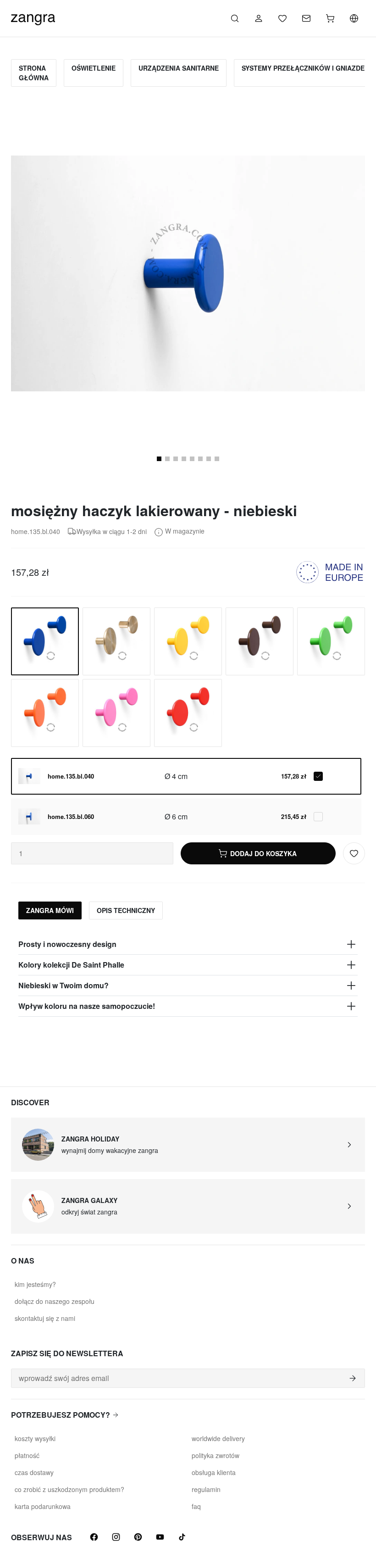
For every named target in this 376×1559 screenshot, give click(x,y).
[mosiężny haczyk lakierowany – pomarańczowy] (45, 713)
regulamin (206, 1489)
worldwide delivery (218, 1438)
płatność (27, 1455)
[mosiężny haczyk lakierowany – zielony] (331, 641)
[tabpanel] (188, 975)
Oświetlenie (94, 67)
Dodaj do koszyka (263, 853)
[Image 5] (184, 459)
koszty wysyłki (35, 1438)
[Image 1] (159, 459)
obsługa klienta (214, 1472)
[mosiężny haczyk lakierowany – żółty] (188, 641)
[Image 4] (175, 459)
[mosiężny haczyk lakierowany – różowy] (116, 713)
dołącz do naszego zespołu (54, 1301)
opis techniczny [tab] (126, 910)
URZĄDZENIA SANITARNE (178, 67)
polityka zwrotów (215, 1455)
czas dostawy (34, 1472)
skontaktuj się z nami (45, 1318)
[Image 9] (217, 459)
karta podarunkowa (43, 1506)
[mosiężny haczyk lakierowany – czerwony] (188, 713)
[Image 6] (192, 459)
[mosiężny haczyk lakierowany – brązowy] (259, 641)
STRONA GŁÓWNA (34, 72)
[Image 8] (208, 459)
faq (196, 1506)
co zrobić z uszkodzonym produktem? (69, 1489)
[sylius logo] (33, 17)
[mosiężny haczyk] (116, 641)
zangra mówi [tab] (50, 910)
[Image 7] (200, 459)
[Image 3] (167, 459)
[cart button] (330, 18)
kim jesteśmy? (35, 1284)
